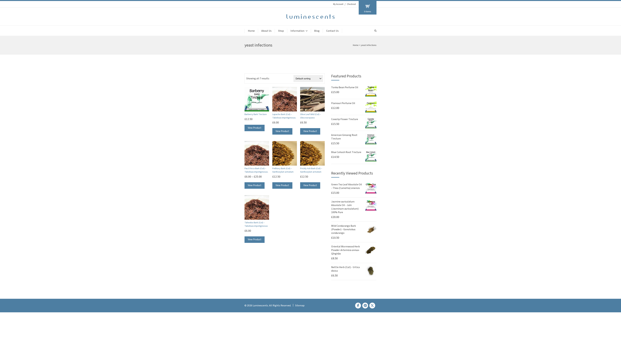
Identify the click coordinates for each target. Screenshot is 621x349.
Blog (317, 31)
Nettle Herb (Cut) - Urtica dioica (345, 269)
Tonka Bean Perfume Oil (344, 87)
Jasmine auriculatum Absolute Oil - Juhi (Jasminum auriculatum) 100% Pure (345, 207)
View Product (254, 128)
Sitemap (300, 305)
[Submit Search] (375, 31)
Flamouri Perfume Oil (343, 103)
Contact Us (332, 31)
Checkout (351, 4)
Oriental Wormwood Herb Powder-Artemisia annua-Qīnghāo (345, 250)
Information (297, 31)
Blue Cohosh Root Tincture (346, 152)
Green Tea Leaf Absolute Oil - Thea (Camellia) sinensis (346, 186)
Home (251, 31)
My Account (338, 4)
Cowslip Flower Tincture (344, 119)
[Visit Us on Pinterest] (365, 305)
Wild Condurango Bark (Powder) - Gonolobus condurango (343, 229)
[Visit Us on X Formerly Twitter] (372, 305)
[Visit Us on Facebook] (358, 305)
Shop (281, 31)
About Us (266, 31)
